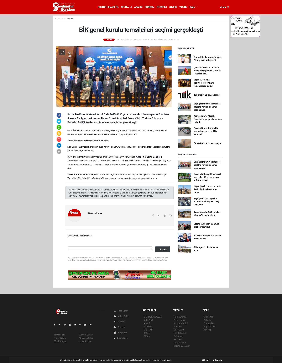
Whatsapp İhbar (86, 338)
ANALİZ (138, 7)
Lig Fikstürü (179, 330)
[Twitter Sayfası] (60, 324)
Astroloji (207, 330)
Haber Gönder (85, 341)
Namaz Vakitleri (181, 323)
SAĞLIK (173, 7)
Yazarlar (121, 321)
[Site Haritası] (86, 324)
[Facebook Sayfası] (55, 324)
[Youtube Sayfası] (71, 324)
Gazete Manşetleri (182, 346)
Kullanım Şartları (86, 335)
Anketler (207, 320)
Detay (206, 360)
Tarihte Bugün (180, 333)
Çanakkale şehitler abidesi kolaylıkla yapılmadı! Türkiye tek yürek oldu (207, 70)
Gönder (163, 249)
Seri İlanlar (178, 339)
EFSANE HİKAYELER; (108, 7)
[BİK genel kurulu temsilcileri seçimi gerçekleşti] (114, 76)
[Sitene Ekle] (92, 324)
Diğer (192, 7)
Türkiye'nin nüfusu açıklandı (207, 95)
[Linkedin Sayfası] (76, 324)
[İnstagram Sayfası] (66, 324)
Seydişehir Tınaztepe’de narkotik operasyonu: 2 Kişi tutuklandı (206, 201)
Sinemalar (178, 336)
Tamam (218, 360)
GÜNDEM (149, 7)
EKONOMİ (162, 7)
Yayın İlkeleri (60, 338)
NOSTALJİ (126, 7)
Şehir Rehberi (180, 343)
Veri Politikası (60, 341)
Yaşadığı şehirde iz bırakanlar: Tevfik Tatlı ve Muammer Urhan (208, 189)
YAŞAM (183, 7)
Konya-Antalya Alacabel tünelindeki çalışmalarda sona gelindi (208, 119)
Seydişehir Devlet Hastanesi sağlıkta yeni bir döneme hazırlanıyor (207, 107)
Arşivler (121, 327)
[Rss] (81, 324)
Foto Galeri (122, 311)
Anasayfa (59, 18)
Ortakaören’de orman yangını (207, 143)
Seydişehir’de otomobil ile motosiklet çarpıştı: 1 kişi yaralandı (206, 131)
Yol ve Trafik (179, 320)
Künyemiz (122, 332)
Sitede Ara (208, 317)
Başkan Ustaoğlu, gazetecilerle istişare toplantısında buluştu (204, 83)
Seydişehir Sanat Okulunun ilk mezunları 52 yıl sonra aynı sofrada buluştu (207, 177)
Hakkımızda (59, 335)
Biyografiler (209, 323)
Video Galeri (123, 316)
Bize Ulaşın (122, 338)
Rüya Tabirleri (210, 326)
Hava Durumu (180, 317)
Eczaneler (178, 326)
